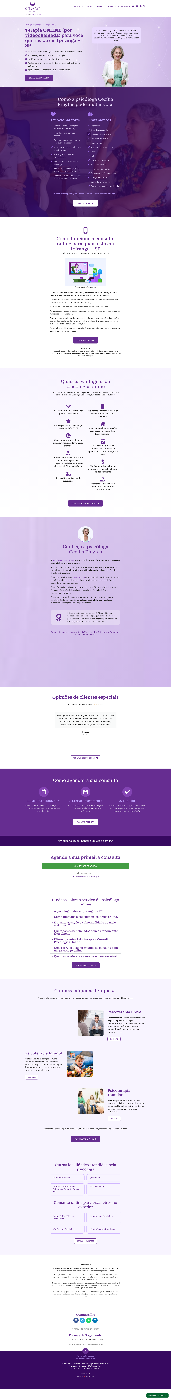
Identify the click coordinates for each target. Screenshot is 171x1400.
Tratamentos (78, 6)
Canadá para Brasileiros (101, 1216)
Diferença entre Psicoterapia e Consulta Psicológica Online (82, 941)
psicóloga (76, 394)
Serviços (90, 6)
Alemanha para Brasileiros (102, 1229)
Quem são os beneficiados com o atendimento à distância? (86, 932)
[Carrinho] (144, 6)
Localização (111, 6)
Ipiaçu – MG (95, 1177)
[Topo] (85, 1351)
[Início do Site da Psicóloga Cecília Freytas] (32, 6)
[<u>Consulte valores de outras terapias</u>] (73, 877)
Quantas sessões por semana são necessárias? (86, 956)
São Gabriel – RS (98, 1187)
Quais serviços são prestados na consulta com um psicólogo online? (86, 949)
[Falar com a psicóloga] (137, 6)
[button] (133, 6)
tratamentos (79, 577)
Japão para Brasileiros (64, 1229)
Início (27, 15)
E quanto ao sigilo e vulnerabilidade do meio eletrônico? (85, 924)
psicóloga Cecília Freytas (63, 560)
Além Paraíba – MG (62, 1177)
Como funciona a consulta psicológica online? (86, 916)
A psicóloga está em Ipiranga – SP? (78, 911)
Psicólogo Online (35, 15)
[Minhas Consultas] (141, 6)
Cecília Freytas (122, 6)
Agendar (100, 6)
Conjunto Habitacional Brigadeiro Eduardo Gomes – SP (67, 1189)
